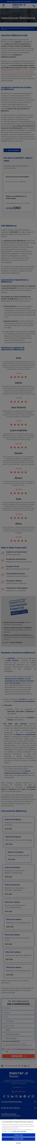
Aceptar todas (18, 1135)
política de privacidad (19, 1131)
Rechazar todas (18, 1139)
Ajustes (18, 1143)
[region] (18, 1132)
